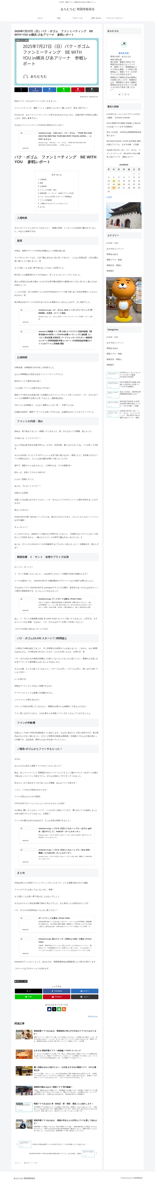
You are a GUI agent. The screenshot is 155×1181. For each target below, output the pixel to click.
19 (119, 184)
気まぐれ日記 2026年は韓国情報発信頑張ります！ (124, 134)
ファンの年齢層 (46, 200)
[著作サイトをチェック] (49, 1009)
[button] (92, 89)
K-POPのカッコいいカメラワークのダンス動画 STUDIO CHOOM (124, 116)
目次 (53, 175)
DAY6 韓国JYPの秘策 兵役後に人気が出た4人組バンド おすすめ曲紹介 (124, 125)
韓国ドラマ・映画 (22, 981)
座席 (41, 183)
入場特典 (43, 179)
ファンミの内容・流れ (48, 190)
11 (114, 181)
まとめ (42, 207)
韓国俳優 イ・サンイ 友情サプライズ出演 (57, 193)
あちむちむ (124, 53)
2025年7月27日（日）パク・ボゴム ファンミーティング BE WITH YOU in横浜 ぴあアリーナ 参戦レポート (124, 153)
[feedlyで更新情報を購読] (59, 1009)
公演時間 (43, 186)
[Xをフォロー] (54, 1009)
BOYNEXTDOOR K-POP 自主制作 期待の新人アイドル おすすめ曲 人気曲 (124, 143)
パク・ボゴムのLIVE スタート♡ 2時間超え (56, 197)
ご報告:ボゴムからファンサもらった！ (54, 203)
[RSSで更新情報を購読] (64, 1009)
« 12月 (109, 197)
